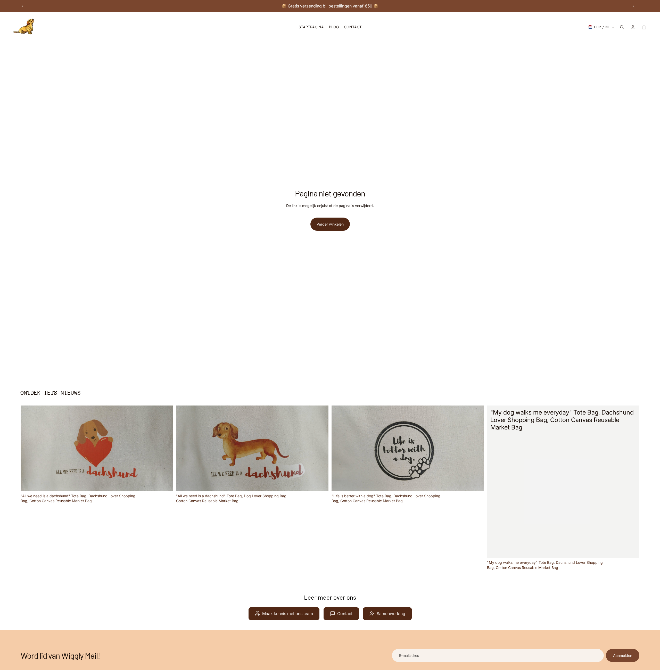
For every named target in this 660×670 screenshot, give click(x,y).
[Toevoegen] (165, 483)
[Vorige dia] (22, 6)
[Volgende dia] (633, 6)
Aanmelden (622, 655)
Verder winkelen (330, 224)
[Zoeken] (622, 27)
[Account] (632, 27)
